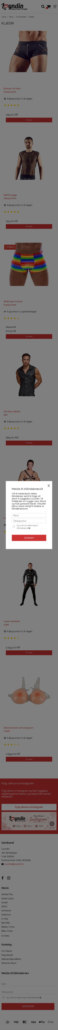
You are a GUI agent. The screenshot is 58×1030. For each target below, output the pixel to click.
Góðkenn (29, 537)
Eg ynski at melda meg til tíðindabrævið (31, 526)
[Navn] (29, 515)
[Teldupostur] (29, 521)
